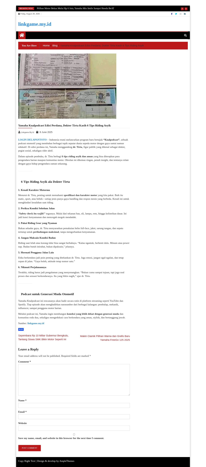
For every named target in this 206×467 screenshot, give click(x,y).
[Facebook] (172, 14)
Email (22, 411)
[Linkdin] (185, 14)
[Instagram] (181, 14)
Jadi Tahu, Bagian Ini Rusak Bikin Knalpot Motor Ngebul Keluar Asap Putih (74, 8)
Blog (21, 329)
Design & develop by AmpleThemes (55, 461)
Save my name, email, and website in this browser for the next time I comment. (61, 438)
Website (22, 423)
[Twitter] (176, 14)
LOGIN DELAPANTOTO (32, 139)
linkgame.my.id (34, 24)
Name (22, 400)
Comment (24, 361)
